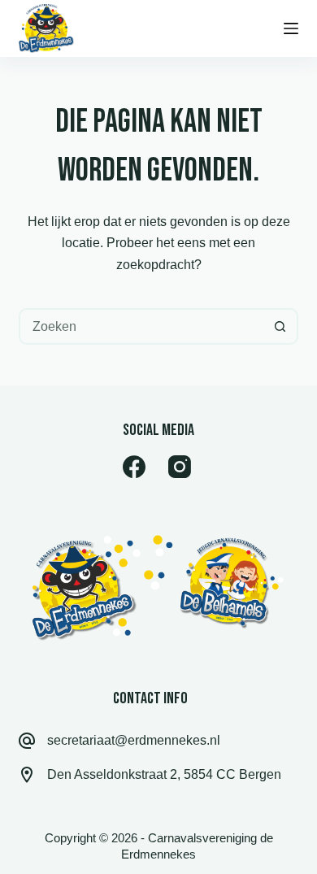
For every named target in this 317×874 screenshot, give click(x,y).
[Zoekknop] (280, 326)
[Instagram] (179, 466)
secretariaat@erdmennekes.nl (133, 740)
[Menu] (291, 28)
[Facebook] (134, 466)
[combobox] (141, 326)
